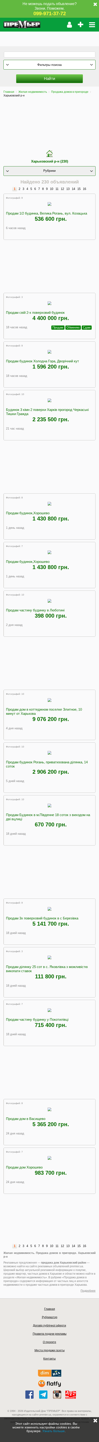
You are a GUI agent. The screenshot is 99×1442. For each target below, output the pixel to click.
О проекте (49, 1342)
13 (68, 189)
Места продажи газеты (50, 1350)
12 (62, 189)
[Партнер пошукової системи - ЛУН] (49, 1386)
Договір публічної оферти (49, 1325)
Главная (8, 91)
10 (51, 189)
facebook (29, 1394)
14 (73, 189)
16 (84, 189)
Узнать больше (53, 1431)
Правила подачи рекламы (50, 1333)
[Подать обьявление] (80, 24)
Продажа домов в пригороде (69, 91)
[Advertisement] (49, 37)
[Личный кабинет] (69, 24)
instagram (57, 1394)
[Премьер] (21, 24)
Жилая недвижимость (32, 91)
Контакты (49, 1358)
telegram (43, 1394)
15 (79, 189)
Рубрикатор (49, 1317)
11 (56, 189)
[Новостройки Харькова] (49, 1375)
